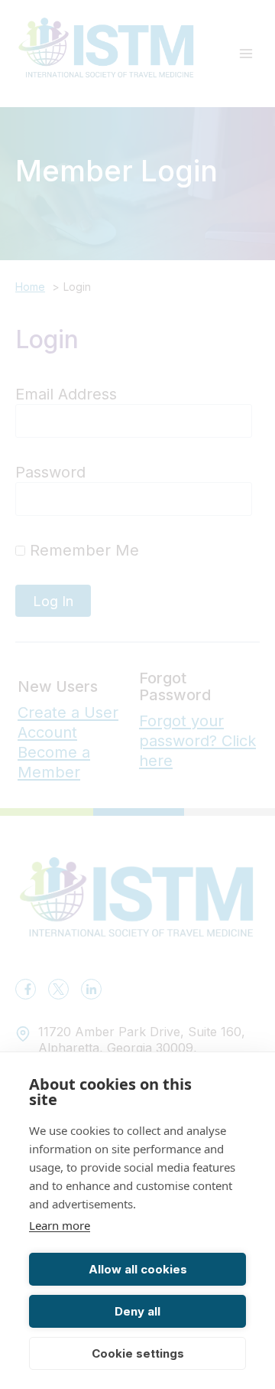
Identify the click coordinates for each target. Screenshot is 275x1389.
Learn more (59, 1225)
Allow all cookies (138, 1269)
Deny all (137, 1311)
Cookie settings (138, 1353)
